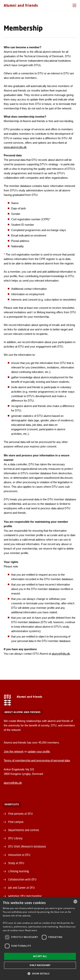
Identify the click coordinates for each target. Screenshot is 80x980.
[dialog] (40, 938)
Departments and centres (23, 830)
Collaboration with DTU (22, 879)
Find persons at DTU (20, 813)
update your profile (39, 751)
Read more (31, 930)
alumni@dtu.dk (61, 653)
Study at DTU (16, 863)
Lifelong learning (18, 871)
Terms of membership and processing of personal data (37, 760)
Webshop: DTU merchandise (25, 896)
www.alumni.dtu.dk (15, 147)
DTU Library (15, 838)
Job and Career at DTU (21, 887)
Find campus (15, 821)
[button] (74, 5)
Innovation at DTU (19, 854)
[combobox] (75, 901)
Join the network (14, 751)
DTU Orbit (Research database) (27, 846)
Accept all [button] (40, 956)
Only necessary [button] (40, 965)
